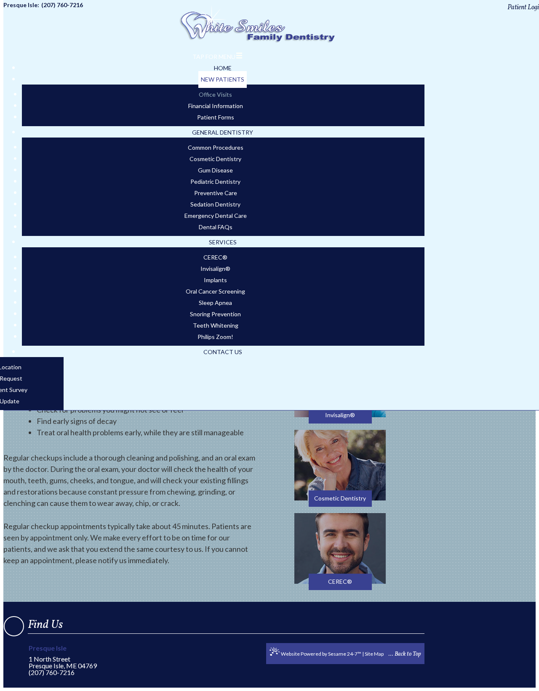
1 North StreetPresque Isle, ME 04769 (63, 657)
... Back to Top (405, 654)
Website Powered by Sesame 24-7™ (321, 654)
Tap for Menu (213, 56)
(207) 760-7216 (52, 672)
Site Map (374, 654)
